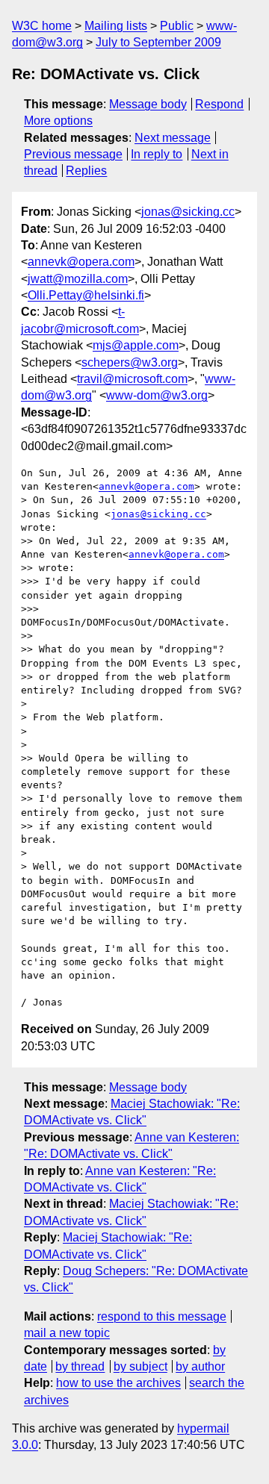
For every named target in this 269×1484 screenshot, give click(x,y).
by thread (80, 1366)
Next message (172, 137)
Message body (148, 104)
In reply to (156, 154)
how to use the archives (118, 1383)
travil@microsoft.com (132, 378)
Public (177, 25)
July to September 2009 (158, 42)
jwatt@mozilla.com (78, 278)
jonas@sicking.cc (188, 211)
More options (58, 120)
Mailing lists (115, 25)
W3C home (42, 25)
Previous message (73, 154)
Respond (219, 104)
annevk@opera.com (81, 261)
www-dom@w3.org (157, 395)
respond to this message (161, 1316)
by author (200, 1366)
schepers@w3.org (129, 362)
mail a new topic (67, 1332)
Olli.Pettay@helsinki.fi (86, 295)
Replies (86, 170)
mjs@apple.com (136, 345)
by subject (140, 1366)
